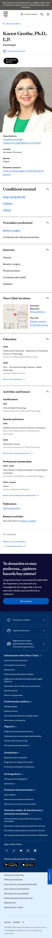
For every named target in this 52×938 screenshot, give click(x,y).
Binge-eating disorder (14, 196)
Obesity (7, 209)
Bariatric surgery (11, 230)
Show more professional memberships (19, 495)
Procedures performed (17, 223)
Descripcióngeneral (11, 61)
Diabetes (7, 203)
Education (9, 339)
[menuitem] (11, 61)
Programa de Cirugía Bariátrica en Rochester (22, 142)
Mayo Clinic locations (17, 298)
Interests (9, 250)
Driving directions (37, 311)
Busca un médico (14, 23)
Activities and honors (16, 391)
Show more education (12, 379)
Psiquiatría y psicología (13, 139)
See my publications (11, 508)
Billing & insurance (38, 321)
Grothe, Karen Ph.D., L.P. (15, 546)
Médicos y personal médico (14, 541)
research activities (28, 520)
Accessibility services (39, 325)
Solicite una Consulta (16, 51)
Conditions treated (19, 189)
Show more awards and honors (16, 453)
